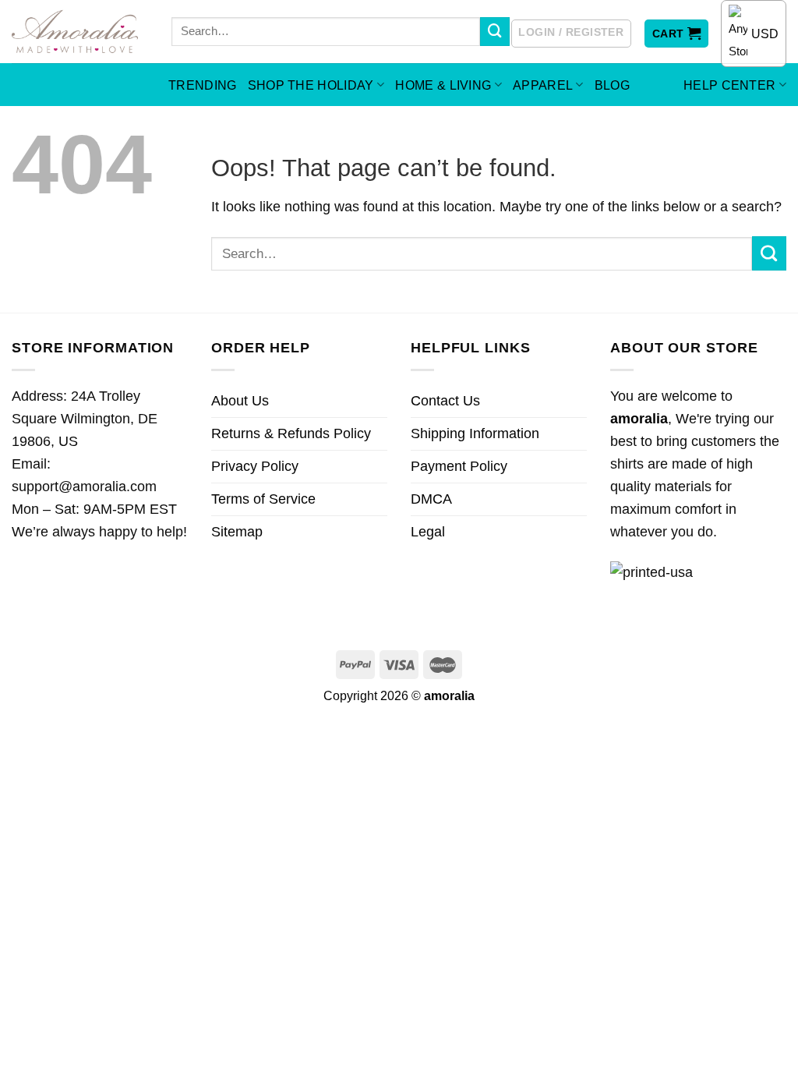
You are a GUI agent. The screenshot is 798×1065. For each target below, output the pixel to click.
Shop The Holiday (311, 85)
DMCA (431, 499)
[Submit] (495, 32)
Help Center (729, 85)
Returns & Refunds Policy (291, 433)
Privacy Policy (254, 466)
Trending (202, 85)
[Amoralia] (80, 31)
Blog (612, 85)
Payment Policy (459, 466)
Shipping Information (475, 433)
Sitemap (237, 532)
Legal (428, 532)
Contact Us (445, 401)
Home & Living (443, 85)
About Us (240, 401)
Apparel (543, 85)
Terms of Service (263, 499)
